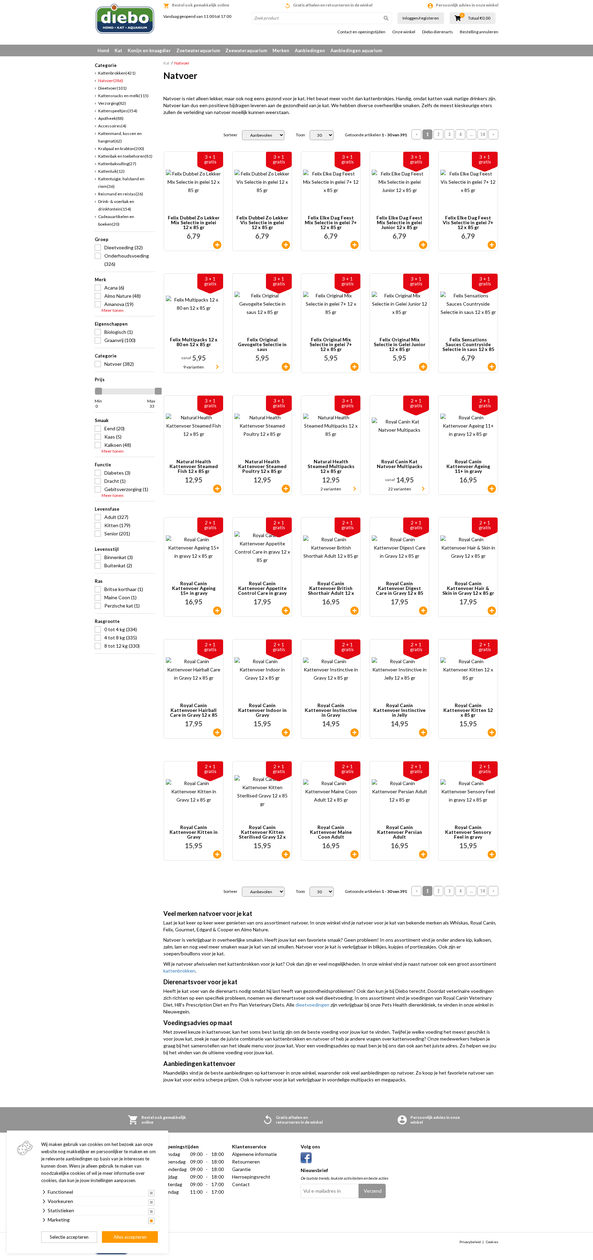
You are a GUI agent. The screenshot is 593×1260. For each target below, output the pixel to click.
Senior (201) (117, 533)
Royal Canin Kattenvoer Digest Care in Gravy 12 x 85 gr (399, 588)
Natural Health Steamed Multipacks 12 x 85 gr (330, 466)
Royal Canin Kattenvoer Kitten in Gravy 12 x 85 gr (194, 832)
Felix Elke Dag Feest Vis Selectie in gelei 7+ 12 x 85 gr (468, 222)
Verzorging (112, 103)
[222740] (492, 854)
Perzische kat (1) (122, 606)
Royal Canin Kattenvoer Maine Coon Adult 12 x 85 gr (331, 832)
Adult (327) (116, 517)
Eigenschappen (111, 324)
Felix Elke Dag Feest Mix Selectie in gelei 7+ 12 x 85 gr (331, 222)
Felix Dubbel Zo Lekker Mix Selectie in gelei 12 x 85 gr (194, 222)
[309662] (217, 489)
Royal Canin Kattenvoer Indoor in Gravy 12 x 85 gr (262, 710)
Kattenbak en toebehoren (125, 156)
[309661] (286, 489)
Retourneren (246, 1162)
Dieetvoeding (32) (123, 247)
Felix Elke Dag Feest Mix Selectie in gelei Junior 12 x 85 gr (399, 222)
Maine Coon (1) (120, 597)
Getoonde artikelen (376, 135)
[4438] (423, 610)
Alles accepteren (130, 1237)
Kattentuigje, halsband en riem (121, 182)
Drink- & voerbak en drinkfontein (116, 205)
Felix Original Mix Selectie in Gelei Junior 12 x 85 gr (400, 344)
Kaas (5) (112, 437)
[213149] (492, 367)
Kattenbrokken (117, 73)
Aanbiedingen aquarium (356, 50)
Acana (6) (114, 288)
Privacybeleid (470, 1242)
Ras (99, 581)
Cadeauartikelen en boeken (116, 220)
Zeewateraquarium (246, 50)
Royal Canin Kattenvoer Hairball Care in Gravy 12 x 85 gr (193, 710)
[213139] (354, 367)
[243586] (492, 732)
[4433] (354, 732)
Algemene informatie (254, 1154)
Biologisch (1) (118, 332)
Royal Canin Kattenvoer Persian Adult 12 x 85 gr (399, 832)
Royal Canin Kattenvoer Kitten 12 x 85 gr (468, 710)
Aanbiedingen (310, 50)
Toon (300, 135)
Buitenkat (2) (118, 565)
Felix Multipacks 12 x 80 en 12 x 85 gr (194, 342)
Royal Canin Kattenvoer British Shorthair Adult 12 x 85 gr (331, 588)
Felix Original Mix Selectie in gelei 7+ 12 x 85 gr (331, 344)
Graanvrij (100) (120, 340)
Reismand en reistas (120, 193)
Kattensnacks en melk (123, 95)
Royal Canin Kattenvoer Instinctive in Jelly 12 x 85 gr (399, 710)
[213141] (423, 245)
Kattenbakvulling (117, 163)
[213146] (354, 245)
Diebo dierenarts (437, 32)
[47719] (354, 610)
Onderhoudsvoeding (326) (126, 260)
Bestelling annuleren (479, 32)
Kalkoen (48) (117, 445)
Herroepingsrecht (251, 1177)
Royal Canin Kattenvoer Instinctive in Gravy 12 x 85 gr (331, 710)
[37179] (217, 732)
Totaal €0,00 (479, 18)
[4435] (492, 610)
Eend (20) (114, 428)
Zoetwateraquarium (198, 50)
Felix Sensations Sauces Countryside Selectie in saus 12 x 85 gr (468, 344)
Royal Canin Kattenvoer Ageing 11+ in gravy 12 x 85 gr (468, 466)
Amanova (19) (118, 304)
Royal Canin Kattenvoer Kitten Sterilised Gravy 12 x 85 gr (262, 832)
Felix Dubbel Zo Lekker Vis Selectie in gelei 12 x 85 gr (262, 222)
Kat (118, 50)
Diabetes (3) (117, 473)
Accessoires (112, 125)
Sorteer (230, 135)
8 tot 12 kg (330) (122, 646)
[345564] (217, 610)
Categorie (106, 356)
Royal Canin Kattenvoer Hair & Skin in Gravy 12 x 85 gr (468, 588)
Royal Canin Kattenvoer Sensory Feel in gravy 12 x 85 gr (468, 832)
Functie (103, 464)
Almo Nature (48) (122, 296)
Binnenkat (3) (118, 557)
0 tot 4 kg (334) (120, 629)
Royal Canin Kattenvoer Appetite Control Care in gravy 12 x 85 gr (262, 588)
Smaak (101, 420)
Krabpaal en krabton (121, 148)
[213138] (286, 367)
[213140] (492, 245)
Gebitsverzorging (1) (126, 489)
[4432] (217, 854)
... (471, 134)
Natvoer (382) (119, 364)
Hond (103, 50)
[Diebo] (125, 19)
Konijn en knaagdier (149, 50)
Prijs (100, 379)
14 (482, 134)
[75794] (286, 732)
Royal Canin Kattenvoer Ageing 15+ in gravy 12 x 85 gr (194, 588)
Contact (241, 1184)
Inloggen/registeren (421, 18)
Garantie (241, 1169)
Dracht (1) (115, 481)
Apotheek (111, 118)
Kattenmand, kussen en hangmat (120, 137)
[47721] (423, 854)
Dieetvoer (112, 88)
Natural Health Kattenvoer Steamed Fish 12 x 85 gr (194, 466)
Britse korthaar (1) (123, 589)
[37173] (423, 732)
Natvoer (110, 80)
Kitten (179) (117, 525)
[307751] (423, 367)
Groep (101, 239)
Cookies (492, 1242)
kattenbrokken (179, 971)
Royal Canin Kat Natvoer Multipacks (399, 464)
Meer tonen (113, 310)
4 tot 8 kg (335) (120, 637)
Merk (100, 279)
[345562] (492, 489)
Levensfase (107, 509)
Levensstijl (107, 549)
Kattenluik (111, 171)
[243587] (286, 854)
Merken (280, 50)
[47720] (354, 854)
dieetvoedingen (312, 1005)
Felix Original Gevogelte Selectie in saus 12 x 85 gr (262, 344)
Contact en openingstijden (361, 32)
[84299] (286, 610)
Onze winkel (403, 32)
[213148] (217, 245)
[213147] (286, 245)
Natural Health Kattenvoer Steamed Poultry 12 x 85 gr (262, 466)
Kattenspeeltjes (117, 110)
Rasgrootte (107, 621)
